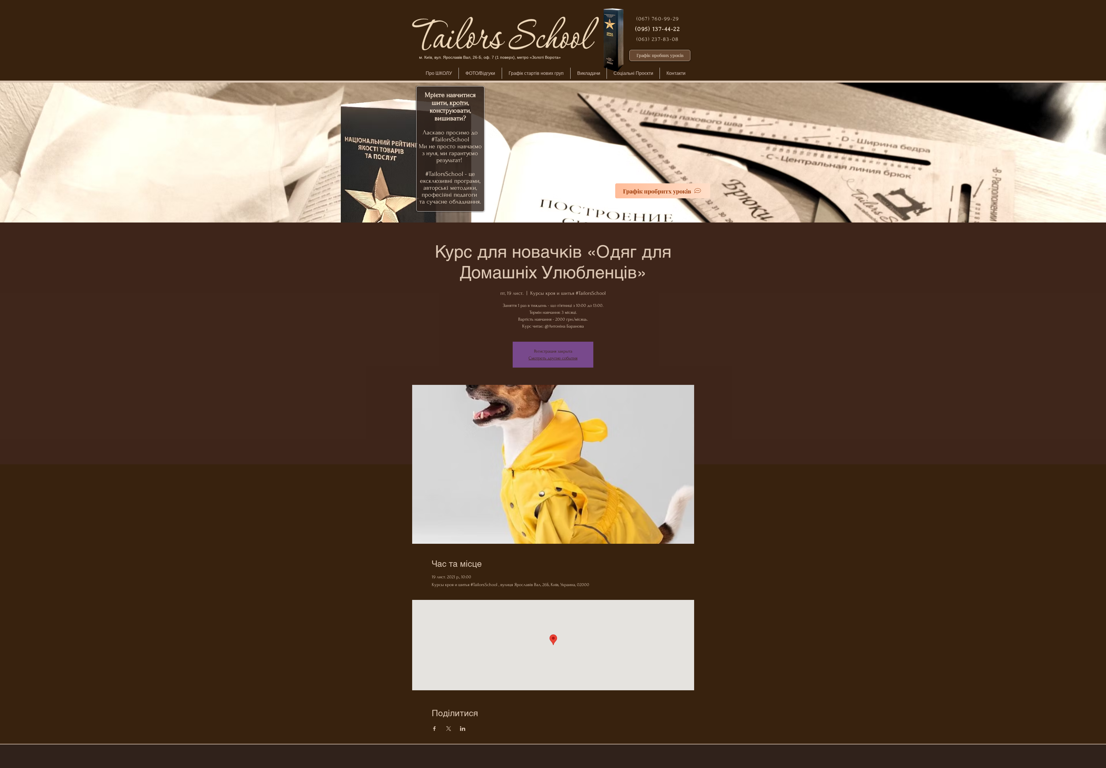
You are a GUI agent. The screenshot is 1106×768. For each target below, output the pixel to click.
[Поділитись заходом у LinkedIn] (462, 728)
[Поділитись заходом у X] (448, 728)
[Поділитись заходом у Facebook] (434, 728)
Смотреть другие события (553, 358)
